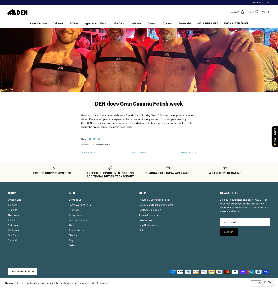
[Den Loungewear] (17, 12)
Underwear (136, 23)
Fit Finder (74, 210)
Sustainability (76, 230)
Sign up (228, 232)
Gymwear (167, 23)
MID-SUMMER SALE (207, 23)
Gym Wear (14, 215)
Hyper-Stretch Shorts (95, 23)
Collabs (73, 245)
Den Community (78, 220)
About (72, 225)
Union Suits (118, 23)
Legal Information (148, 225)
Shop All (12, 240)
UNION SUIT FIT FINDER (236, 23)
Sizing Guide (76, 215)
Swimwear (58, 23)
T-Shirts (74, 23)
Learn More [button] (103, 283)
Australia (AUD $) (261, 2)
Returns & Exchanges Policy (154, 199)
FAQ (141, 230)
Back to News (139, 152)
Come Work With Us (80, 205)
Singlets (152, 23)
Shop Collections (38, 23)
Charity (73, 235)
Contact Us (75, 199)
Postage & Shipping (150, 210)
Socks (11, 220)
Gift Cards (14, 235)
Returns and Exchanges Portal (156, 205)
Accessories (185, 23)
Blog (71, 240)
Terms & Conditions (150, 215)
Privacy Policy (147, 220)
